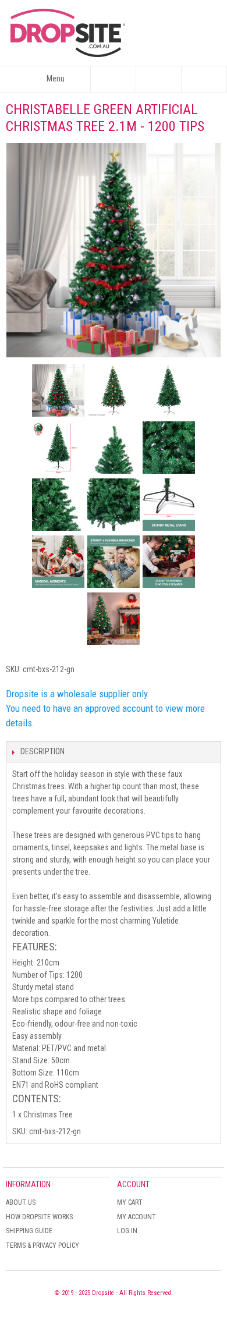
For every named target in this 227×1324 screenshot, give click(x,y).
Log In (127, 1231)
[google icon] (58, 390)
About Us (21, 1202)
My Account (136, 1217)
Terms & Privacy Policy (42, 1245)
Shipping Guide (29, 1231)
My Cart (130, 1202)
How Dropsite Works (39, 1217)
